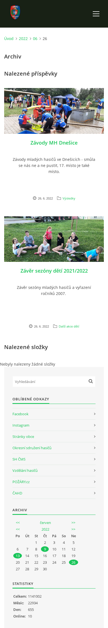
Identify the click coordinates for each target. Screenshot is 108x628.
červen (45, 522)
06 (35, 38)
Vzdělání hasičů (25, 470)
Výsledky (69, 198)
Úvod (9, 38)
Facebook (20, 413)
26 (73, 562)
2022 (23, 38)
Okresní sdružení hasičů (32, 447)
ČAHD (17, 493)
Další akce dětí (69, 326)
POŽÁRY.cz (21, 481)
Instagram (20, 425)
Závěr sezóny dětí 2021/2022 (54, 270)
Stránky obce (23, 436)
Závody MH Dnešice (54, 142)
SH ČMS (18, 459)
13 (18, 555)
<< (18, 522)
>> (73, 522)
